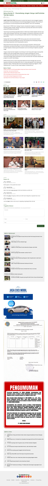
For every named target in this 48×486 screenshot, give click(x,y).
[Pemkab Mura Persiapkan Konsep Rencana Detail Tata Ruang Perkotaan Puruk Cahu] (7, 237)
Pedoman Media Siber (25, 480)
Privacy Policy (38, 480)
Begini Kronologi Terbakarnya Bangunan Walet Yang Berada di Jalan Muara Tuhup (26, 258)
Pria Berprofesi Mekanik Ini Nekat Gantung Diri (13, 274)
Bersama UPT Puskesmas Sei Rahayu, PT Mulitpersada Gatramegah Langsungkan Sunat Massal (24, 465)
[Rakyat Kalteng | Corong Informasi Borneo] (11, 3)
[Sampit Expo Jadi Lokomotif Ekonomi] (24, 90)
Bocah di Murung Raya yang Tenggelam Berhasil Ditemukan (18, 450)
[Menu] (4, 3)
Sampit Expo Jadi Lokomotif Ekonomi (11, 71)
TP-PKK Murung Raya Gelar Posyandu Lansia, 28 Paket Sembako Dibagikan (22, 442)
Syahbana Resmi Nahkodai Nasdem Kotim (12, 72)
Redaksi (12, 480)
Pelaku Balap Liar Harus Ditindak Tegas (19, 241)
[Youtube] (28, 477)
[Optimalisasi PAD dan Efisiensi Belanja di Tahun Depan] (38, 103)
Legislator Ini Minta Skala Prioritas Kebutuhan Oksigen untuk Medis (24, 247)
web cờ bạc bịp (14, 190)
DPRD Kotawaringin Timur (8, 11)
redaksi (7, 17)
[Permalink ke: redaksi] (4, 17)
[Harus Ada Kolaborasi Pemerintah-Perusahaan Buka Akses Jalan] (10, 103)
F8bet (10, 195)
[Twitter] (20, 477)
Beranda (8, 480)
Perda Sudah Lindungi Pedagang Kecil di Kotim (13, 76)
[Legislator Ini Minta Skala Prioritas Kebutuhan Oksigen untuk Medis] (7, 248)
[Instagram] (24, 477)
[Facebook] (18, 477)
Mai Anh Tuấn (9, 192)
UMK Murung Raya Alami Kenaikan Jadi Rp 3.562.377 (21, 252)
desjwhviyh (8, 181)
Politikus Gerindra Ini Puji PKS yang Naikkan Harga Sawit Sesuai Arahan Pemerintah (20, 69)
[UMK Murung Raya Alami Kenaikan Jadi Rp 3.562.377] (7, 253)
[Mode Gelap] (41, 3)
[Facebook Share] (34, 82)
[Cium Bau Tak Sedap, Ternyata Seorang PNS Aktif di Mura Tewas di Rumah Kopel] (7, 278)
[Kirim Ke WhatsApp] (43, 82)
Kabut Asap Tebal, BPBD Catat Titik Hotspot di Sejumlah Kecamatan (20, 453)
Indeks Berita (24, 481)
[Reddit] (26, 477)
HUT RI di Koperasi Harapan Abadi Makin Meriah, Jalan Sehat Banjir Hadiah (21, 446)
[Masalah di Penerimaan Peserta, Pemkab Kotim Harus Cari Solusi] (7, 269)
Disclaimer (33, 480)
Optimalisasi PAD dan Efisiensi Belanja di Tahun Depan (14, 77)
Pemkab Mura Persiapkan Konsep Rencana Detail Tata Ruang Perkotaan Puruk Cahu (26, 237)
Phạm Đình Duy (9, 187)
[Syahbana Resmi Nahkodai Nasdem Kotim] (38, 90)
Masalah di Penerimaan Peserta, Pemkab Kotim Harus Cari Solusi (23, 268)
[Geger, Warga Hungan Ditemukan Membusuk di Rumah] (7, 264)
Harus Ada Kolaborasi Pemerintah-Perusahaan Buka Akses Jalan (16, 74)
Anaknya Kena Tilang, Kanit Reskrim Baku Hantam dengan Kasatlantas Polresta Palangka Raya (24, 435)
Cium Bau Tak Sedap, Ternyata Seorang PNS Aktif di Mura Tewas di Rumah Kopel (27, 277)
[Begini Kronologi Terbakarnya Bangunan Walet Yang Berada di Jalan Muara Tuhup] (7, 259)
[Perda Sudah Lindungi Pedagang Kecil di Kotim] (24, 103)
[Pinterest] (22, 477)
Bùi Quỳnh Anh (9, 198)
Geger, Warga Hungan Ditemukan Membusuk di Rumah (22, 263)
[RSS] (31, 477)
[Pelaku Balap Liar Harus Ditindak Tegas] (7, 243)
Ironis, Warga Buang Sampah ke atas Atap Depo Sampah (18, 461)
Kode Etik (17, 480)
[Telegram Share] (41, 82)
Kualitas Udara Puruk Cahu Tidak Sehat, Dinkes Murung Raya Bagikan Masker (22, 457)
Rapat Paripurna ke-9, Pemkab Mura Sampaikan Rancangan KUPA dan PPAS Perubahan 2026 (25, 439)
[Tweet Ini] (36, 82)
